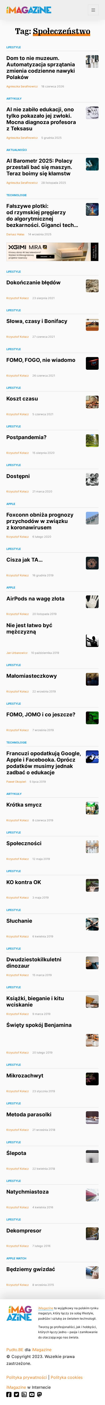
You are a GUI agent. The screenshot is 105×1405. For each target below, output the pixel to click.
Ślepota (16, 1153)
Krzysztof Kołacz (17, 298)
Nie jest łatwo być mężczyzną (29, 628)
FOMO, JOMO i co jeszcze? (40, 714)
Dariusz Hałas (15, 234)
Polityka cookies (67, 1377)
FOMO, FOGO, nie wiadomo (40, 360)
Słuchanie (19, 921)
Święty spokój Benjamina (39, 1025)
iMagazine (45, 1308)
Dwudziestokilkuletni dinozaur (33, 962)
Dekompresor (24, 1230)
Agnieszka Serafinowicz (22, 86)
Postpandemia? (26, 437)
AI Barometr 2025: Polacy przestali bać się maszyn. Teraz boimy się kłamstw (39, 167)
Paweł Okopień (16, 781)
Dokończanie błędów (33, 282)
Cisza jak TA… (24, 560)
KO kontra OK (23, 882)
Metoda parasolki (28, 1114)
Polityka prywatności (26, 1377)
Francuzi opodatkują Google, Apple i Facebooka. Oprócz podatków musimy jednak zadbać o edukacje (43, 763)
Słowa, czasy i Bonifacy (36, 321)
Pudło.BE (14, 1349)
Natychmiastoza (27, 1191)
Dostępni (18, 476)
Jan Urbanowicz (17, 653)
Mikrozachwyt (24, 1075)
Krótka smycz (24, 804)
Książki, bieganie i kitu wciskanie (35, 1001)
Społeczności (24, 843)
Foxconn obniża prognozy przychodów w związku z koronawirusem (39, 521)
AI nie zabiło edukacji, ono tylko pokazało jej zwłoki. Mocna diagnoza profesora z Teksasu (41, 119)
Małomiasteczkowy (31, 676)
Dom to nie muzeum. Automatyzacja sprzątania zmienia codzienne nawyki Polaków (40, 67)
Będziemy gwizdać (30, 1269)
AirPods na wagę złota (35, 598)
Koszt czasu (22, 398)
